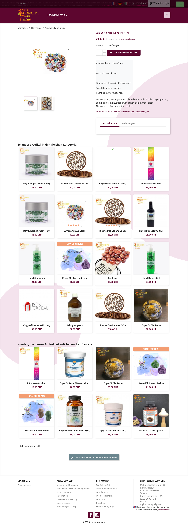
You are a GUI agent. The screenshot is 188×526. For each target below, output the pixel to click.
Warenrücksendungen (106, 488)
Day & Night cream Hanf (36, 230)
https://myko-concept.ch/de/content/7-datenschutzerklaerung (126, 5)
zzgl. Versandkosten (127, 39)
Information (62, 495)
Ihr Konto (102, 480)
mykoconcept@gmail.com (153, 504)
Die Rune (113, 278)
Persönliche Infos (104, 485)
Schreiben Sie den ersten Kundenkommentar (96, 457)
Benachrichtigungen (105, 506)
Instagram (97, 515)
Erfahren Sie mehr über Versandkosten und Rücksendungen (122, 112)
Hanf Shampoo (36, 278)
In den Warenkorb (124, 52)
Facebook (90, 515)
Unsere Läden (63, 503)
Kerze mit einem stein (37, 430)
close (180, 4)
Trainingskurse (57, 14)
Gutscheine (101, 503)
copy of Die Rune (151, 325)
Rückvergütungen (104, 495)
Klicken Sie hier (164, 510)
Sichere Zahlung (64, 492)
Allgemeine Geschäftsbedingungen (73, 488)
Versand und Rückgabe (67, 485)
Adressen (100, 499)
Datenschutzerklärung (67, 499)
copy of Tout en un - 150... (113, 430)
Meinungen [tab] (128, 123)
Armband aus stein (74, 230)
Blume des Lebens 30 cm (112, 230)
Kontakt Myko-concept (67, 506)
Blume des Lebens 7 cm (113, 325)
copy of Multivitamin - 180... (75, 430)
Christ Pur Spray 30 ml (151, 230)
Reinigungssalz (74, 325)
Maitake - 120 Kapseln (151, 430)
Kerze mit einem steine (74, 278)
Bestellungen (102, 492)
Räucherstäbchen (151, 183)
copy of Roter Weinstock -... (75, 383)
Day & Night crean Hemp (36, 183)
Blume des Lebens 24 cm (74, 183)
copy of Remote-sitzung (36, 325)
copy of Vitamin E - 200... (113, 183)
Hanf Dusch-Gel (151, 278)
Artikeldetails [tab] (109, 123)
